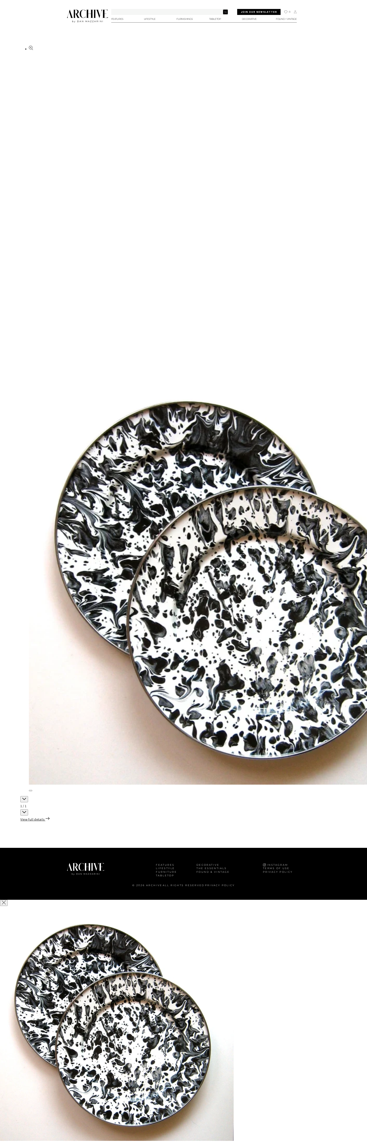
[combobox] (170, 12)
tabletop (165, 875)
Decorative (207, 864)
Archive (154, 885)
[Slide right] (24, 812)
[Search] (225, 12)
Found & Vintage (213, 871)
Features (165, 864)
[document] (183, 1025)
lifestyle (165, 868)
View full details (32, 819)
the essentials (211, 868)
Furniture (166, 871)
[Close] (4, 903)
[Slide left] (24, 799)
